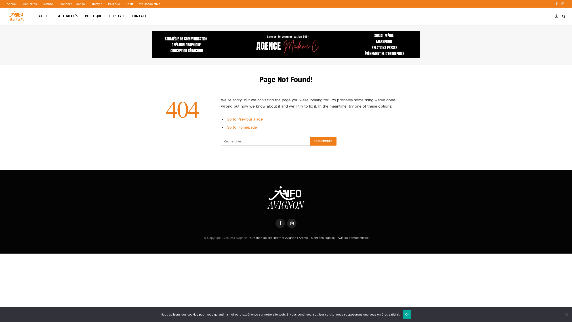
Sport (129, 4)
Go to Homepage (242, 127)
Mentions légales (323, 237)
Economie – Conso (72, 4)
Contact (139, 16)
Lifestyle (96, 4)
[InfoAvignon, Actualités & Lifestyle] (17, 16)
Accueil (12, 4)
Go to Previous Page (245, 119)
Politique (114, 4)
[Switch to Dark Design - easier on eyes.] (556, 16)
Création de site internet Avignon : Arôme (279, 237)
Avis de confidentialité (353, 237)
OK (407, 314)
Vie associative (149, 4)
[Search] (563, 16)
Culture (48, 4)
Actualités (30, 4)
